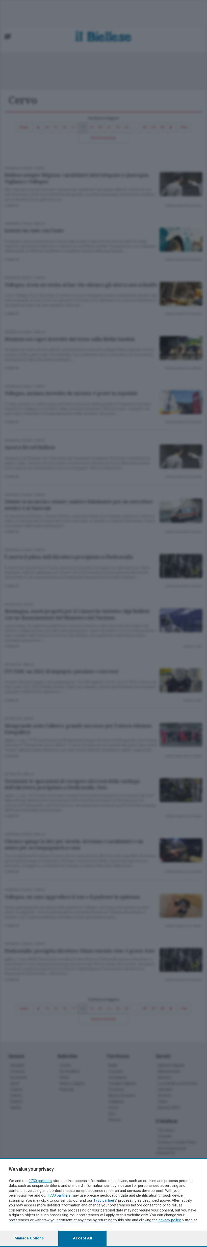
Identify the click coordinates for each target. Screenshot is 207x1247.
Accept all (82, 1238)
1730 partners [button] (40, 1180)
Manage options (29, 1238)
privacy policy (170, 1220)
